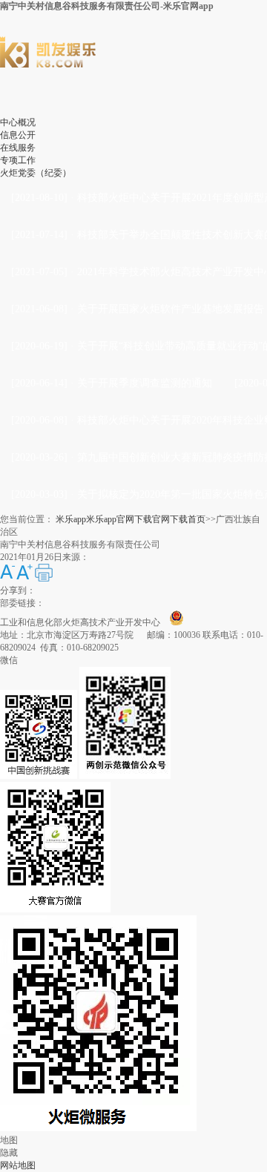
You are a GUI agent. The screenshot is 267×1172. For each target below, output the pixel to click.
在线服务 (18, 147)
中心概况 (18, 122)
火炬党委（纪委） (35, 173)
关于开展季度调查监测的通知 (144, 383)
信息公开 (18, 135)
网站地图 (18, 1165)
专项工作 (18, 160)
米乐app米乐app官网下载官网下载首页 (130, 519)
